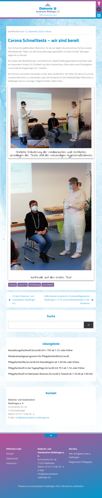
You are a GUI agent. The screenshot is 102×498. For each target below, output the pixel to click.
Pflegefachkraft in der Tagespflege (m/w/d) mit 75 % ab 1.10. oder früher (46, 368)
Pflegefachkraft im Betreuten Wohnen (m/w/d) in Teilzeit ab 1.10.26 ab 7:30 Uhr (50, 374)
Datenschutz (12, 458)
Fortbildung (34, 284)
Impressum (11, 463)
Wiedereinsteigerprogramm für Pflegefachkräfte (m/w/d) (38, 356)
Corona (12, 284)
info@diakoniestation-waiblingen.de (32, 417)
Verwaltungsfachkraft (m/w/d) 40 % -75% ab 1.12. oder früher (40, 350)
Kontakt (9, 453)
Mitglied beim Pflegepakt (80, 462)
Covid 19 (23, 284)
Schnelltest (48, 284)
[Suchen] (88, 325)
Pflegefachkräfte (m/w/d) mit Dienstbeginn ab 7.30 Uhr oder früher (43, 362)
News (48, 31)
